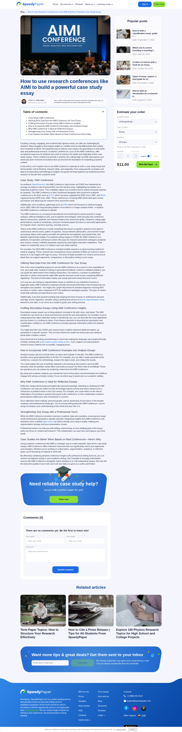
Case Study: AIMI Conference (41, 118)
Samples (82, 701)
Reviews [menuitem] (79, 4)
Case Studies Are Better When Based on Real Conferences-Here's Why (59, 134)
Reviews (102, 710)
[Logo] (30, 4)
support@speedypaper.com (139, 701)
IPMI (65, 205)
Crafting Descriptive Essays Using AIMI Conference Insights (54, 123)
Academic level (123, 117)
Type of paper (122, 127)
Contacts (82, 715)
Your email (70, 536)
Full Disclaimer (32, 710)
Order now (64, 499)
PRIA (103, 195)
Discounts (102, 706)
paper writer (47, 422)
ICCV (51, 195)
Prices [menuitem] (55, 4)
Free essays (103, 692)
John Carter (40, 100)
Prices (81, 696)
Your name (30, 536)
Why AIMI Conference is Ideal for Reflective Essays (50, 129)
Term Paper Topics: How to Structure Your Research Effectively (39, 633)
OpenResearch (38, 184)
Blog (22, 12)
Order (159, 4)
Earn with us (103, 696)
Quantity (120, 151)
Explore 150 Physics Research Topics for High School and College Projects (137, 633)
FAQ (80, 710)
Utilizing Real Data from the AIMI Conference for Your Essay (54, 121)
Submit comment (65, 570)
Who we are (83, 692)
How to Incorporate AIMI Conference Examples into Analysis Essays (58, 126)
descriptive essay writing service (56, 342)
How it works (84, 706)
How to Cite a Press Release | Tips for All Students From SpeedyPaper (89, 633)
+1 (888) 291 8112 (135, 696)
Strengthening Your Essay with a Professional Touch (51, 131)
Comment (30, 547)
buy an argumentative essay (92, 300)
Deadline (120, 137)
